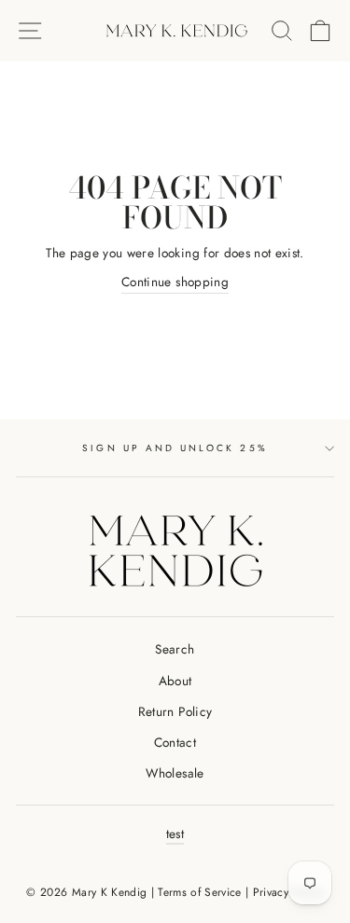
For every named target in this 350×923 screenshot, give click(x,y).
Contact (175, 742)
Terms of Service (199, 892)
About (175, 680)
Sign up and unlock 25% (174, 448)
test (175, 833)
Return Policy (175, 711)
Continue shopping (175, 281)
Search (174, 649)
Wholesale (174, 773)
